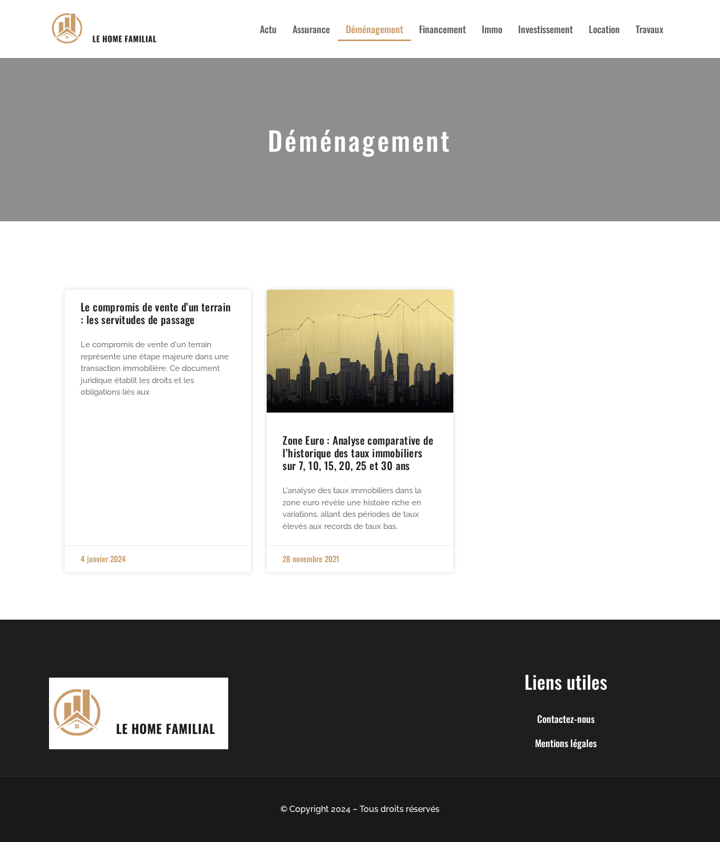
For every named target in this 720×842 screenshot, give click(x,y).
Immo (492, 29)
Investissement (545, 29)
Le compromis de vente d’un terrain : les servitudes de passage (156, 313)
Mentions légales (566, 743)
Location (604, 29)
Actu (268, 29)
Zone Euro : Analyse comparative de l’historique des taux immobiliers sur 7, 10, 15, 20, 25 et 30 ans (358, 452)
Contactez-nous (566, 719)
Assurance (311, 29)
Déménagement (374, 29)
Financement (442, 29)
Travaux (649, 29)
